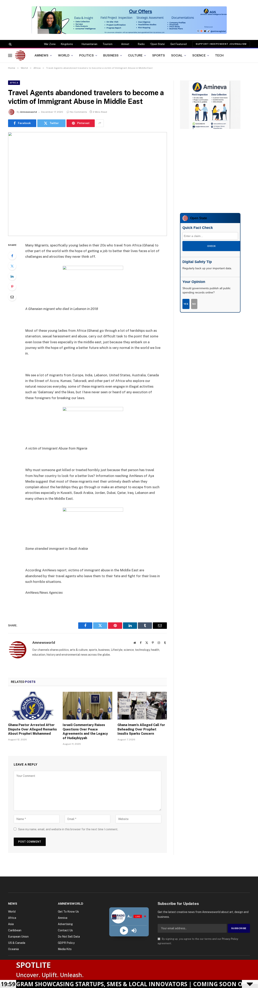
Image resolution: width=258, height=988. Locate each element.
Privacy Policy (230, 938)
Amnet (125, 44)
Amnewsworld (28, 112)
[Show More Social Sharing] (100, 123)
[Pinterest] (12, 287)
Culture (135, 55)
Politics (86, 55)
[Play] (124, 930)
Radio (141, 44)
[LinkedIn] (12, 276)
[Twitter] (12, 266)
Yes (186, 304)
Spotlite (33, 965)
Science (199, 55)
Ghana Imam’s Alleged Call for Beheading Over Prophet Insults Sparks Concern (141, 729)
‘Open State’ (157, 44)
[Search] (9, 44)
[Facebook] (12, 256)
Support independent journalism (221, 44)
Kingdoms (67, 44)
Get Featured (178, 44)
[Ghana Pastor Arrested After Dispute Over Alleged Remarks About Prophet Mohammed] (32, 706)
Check (211, 246)
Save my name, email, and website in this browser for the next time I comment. (68, 829)
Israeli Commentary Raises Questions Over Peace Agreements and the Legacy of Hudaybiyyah (85, 731)
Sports (158, 55)
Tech (219, 55)
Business (111, 55)
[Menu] (10, 55)
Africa (14, 82)
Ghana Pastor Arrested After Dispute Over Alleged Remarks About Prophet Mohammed (32, 729)
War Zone (50, 44)
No (194, 304)
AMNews (41, 55)
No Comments (78, 112)
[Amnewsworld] (20, 55)
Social (177, 55)
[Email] (12, 297)
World (64, 55)
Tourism (107, 44)
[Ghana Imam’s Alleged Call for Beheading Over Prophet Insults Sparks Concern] (142, 706)
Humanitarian (89, 44)
